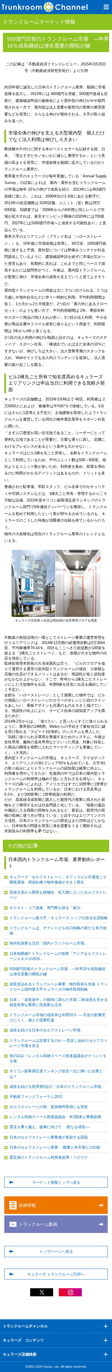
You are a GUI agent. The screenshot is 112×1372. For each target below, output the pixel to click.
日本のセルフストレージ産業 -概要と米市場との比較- (55, 1147)
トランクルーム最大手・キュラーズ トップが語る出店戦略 (58, 918)
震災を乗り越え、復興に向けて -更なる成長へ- (49, 1127)
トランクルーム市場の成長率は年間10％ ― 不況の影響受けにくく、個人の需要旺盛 (57, 1017)
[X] (41, 1293)
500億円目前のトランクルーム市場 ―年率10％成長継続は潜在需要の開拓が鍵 (57, 971)
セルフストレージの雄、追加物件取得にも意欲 (48, 1107)
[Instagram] (70, 1293)
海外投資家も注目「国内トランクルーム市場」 (48, 943)
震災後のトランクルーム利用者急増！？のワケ (48, 1157)
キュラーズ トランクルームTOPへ (56, 1274)
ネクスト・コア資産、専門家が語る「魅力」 (46, 908)
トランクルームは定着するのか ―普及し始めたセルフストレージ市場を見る (58, 1043)
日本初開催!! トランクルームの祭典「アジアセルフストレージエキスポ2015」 (57, 956)
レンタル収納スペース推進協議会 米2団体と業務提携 (55, 1117)
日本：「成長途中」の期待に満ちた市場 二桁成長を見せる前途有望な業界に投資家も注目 (58, 1002)
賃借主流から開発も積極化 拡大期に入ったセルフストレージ (58, 895)
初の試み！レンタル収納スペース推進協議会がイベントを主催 (58, 1058)
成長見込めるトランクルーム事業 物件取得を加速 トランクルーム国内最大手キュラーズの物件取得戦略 (58, 986)
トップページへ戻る (56, 1251)
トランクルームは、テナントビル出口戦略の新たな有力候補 (58, 930)
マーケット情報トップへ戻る (56, 1182)
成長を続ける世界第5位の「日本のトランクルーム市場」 (57, 1086)
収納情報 (27, 1205)
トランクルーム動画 (38, 1224)
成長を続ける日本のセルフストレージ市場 (44, 1030)
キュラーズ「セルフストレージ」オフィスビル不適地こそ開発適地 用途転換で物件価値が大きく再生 (58, 879)
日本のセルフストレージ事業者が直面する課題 (48, 1137)
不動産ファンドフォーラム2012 (35, 1096)
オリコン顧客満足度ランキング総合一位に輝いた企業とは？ (56, 1073)
